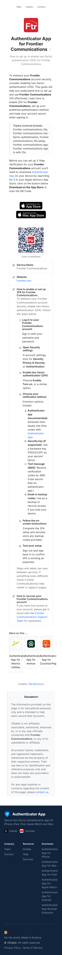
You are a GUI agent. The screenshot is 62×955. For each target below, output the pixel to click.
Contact (41, 6)
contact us (42, 792)
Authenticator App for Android (50, 896)
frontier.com (24, 280)
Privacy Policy (12, 947)
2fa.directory (36, 684)
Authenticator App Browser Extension (50, 908)
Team (7, 849)
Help (19, 6)
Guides (29, 6)
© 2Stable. (10, 942)
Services (28, 859)
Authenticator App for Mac (50, 863)
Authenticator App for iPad (50, 872)
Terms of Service (32, 947)
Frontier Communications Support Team (32, 617)
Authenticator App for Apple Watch (50, 883)
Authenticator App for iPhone (50, 852)
